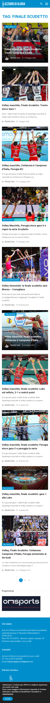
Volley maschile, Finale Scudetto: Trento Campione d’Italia (23, 51)
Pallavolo (10, 27)
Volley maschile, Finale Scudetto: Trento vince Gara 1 (25, 107)
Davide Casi (15, 58)
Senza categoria (11, 280)
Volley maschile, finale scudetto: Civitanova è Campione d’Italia (22, 338)
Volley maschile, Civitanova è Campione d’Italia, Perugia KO (24, 167)
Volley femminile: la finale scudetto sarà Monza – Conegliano (24, 287)
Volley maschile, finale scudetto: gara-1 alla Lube (24, 496)
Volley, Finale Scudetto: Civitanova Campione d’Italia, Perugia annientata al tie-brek (24, 554)
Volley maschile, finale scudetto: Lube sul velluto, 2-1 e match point (23, 390)
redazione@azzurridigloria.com (20, 661)
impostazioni (7, 694)
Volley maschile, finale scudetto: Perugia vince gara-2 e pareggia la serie (25, 446)
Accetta (7, 699)
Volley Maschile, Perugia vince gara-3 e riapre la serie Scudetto (24, 227)
